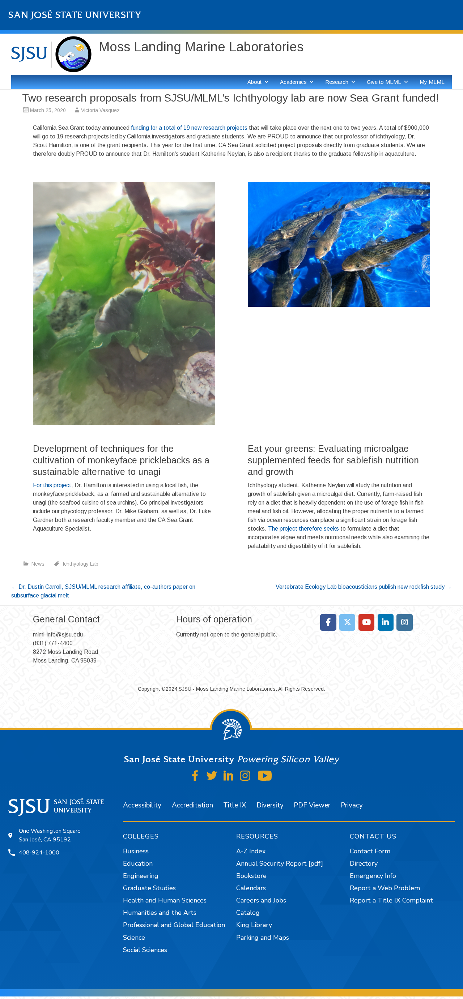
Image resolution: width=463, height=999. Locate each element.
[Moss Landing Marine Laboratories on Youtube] (366, 622)
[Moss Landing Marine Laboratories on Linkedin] (386, 622)
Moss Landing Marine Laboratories (201, 46)
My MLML (432, 82)
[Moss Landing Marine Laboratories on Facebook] (328, 622)
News (37, 564)
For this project (52, 485)
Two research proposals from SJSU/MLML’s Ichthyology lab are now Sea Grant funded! (230, 98)
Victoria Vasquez (100, 110)
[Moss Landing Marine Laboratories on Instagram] (404, 622)
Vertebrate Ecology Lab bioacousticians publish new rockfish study (364, 587)
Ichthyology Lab (80, 564)
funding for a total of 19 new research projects (189, 128)
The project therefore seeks (303, 529)
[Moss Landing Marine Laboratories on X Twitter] (347, 622)
